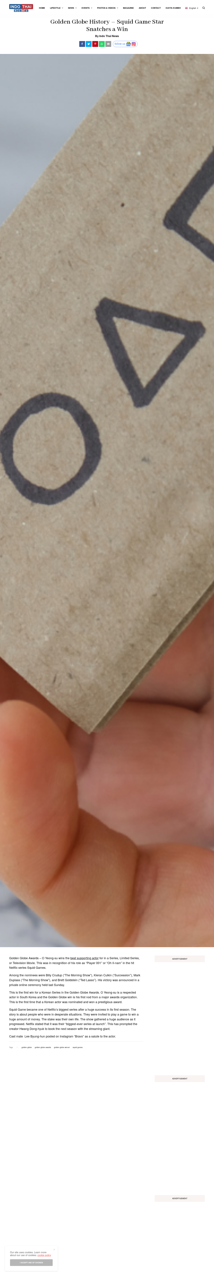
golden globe (27, 1047)
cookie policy (44, 1255)
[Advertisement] (180, 1017)
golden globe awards (43, 1047)
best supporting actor (84, 958)
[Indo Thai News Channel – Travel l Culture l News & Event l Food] (21, 8)
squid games (78, 1047)
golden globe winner (62, 1047)
